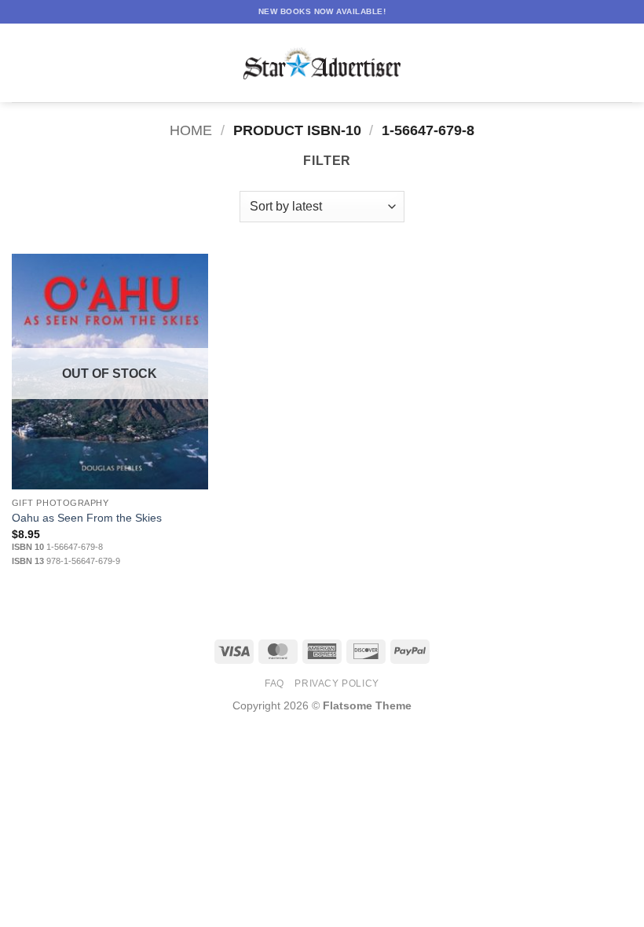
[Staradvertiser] (322, 63)
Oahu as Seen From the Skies (87, 517)
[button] (21, 62)
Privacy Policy (337, 683)
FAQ (274, 683)
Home (191, 130)
